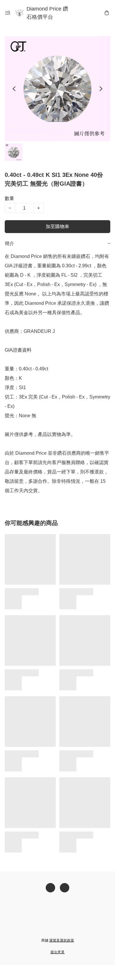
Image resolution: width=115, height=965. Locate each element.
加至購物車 (57, 226)
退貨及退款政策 (61, 940)
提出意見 (57, 952)
